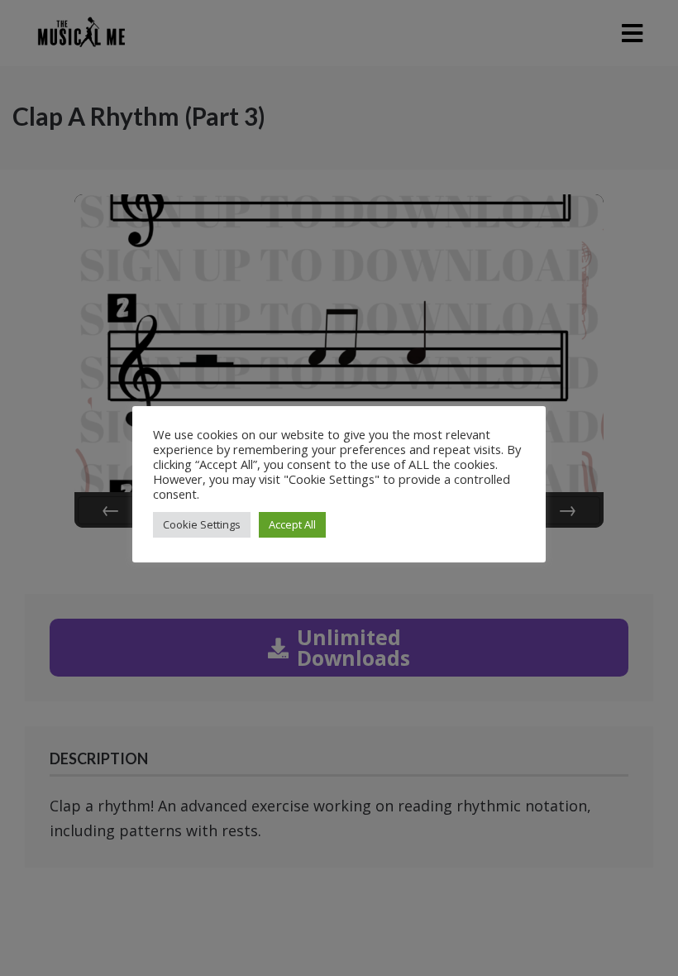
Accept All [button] (292, 524)
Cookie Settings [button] (202, 524)
